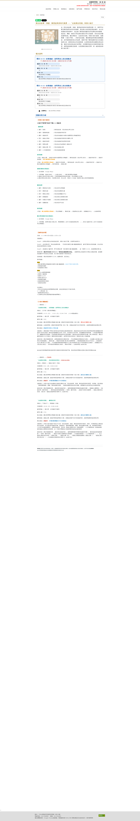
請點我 (59, 123)
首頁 (37, 15)
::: (35, 15)
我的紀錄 (102, 9)
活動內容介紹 (41, 115)
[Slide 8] (51, 49)
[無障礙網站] (102, 816)
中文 (102, 17)
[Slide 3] (44, 49)
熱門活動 (79, 9)
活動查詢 (71, 9)
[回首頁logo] (44, 2)
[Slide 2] (43, 49)
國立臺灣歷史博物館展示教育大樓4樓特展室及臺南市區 (55, 78)
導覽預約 (87, 9)
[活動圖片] (46, 37)
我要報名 (64, 9)
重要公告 (56, 9)
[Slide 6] (48, 49)
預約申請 (95, 9)
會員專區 (48, 9)
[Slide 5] (47, 49)
